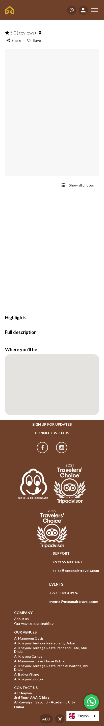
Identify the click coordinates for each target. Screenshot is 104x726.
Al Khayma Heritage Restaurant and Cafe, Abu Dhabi (51, 649)
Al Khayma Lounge (28, 679)
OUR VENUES (25, 632)
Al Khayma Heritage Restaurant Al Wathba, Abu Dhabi (52, 667)
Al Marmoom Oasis (29, 638)
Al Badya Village (26, 674)
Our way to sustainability (34, 623)
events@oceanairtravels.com (73, 601)
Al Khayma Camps (28, 656)
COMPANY (23, 613)
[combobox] (82, 716)
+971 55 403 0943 (67, 562)
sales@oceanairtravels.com (76, 570)
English (83, 716)
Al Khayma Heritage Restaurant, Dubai (44, 643)
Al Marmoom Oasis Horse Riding (39, 661)
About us (21, 619)
